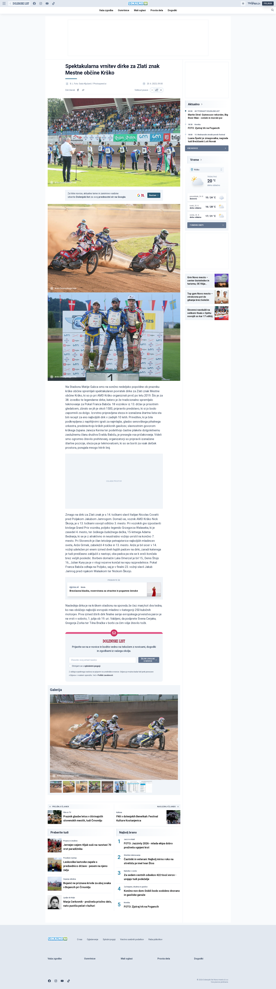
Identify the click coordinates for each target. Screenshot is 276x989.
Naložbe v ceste (130, 871)
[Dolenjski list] (19, 3)
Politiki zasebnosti (105, 675)
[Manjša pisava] (152, 90)
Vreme (194, 159)
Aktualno (194, 104)
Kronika (127, 902)
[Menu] (4, 3)
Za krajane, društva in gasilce (135, 887)
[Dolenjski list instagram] (41, 3)
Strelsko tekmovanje (132, 855)
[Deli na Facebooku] (78, 90)
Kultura (119, 812)
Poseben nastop (70, 858)
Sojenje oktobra (69, 879)
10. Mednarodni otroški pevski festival (210, 135)
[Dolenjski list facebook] (34, 3)
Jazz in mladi (129, 839)
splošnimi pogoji (92, 666)
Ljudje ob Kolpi (69, 898)
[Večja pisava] (161, 90)
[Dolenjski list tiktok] (53, 3)
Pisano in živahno (70, 841)
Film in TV (67, 812)
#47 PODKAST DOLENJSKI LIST (207, 111)
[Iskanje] (272, 10)
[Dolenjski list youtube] (47, 3)
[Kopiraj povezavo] (83, 90)
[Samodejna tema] (243, 3)
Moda (83, 587)
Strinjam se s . (86, 666)
